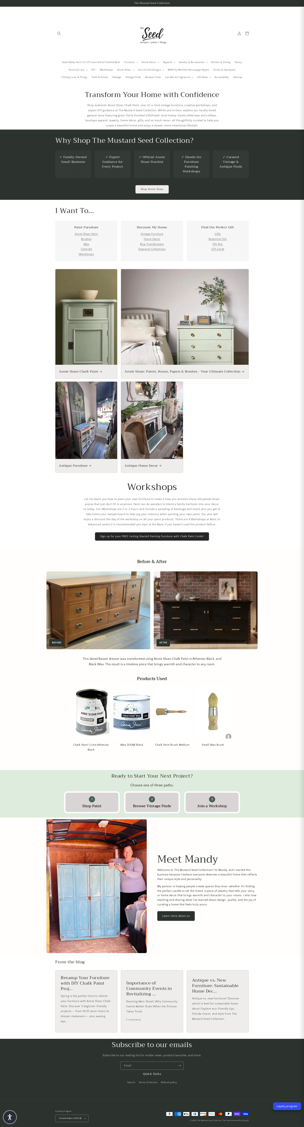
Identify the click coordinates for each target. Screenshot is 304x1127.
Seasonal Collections (152, 249)
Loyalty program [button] (287, 1106)
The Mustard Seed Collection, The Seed (214, 1121)
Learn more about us (176, 916)
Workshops (86, 254)
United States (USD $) (70, 1118)
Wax (86, 244)
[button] (59, 33)
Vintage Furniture (152, 234)
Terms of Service (148, 1082)
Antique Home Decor (141, 466)
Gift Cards (217, 249)
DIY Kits (218, 244)
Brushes (86, 239)
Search (131, 1082)
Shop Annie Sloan (152, 189)
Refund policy (169, 1082)
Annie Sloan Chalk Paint (78, 372)
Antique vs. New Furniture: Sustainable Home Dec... (215, 986)
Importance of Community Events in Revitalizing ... (149, 988)
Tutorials (86, 249)
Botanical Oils (218, 239)
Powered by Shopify (240, 1121)
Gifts (218, 234)
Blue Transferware (152, 244)
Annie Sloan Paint (86, 234)
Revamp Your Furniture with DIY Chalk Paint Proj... (85, 983)
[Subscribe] (179, 1066)
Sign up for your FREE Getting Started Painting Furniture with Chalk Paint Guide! (152, 536)
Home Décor (152, 239)
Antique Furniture (73, 466)
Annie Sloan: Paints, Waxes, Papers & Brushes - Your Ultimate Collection (182, 372)
